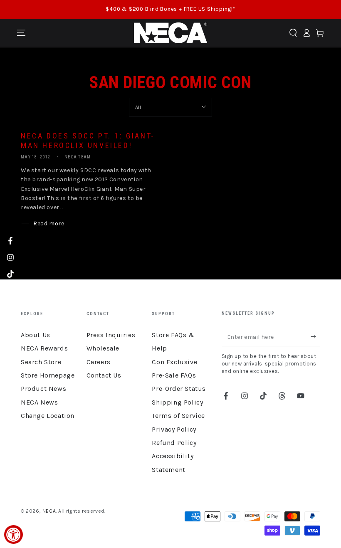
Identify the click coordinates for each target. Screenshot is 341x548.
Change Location (47, 416)
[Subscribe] (315, 337)
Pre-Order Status (179, 388)
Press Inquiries (111, 335)
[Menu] (21, 33)
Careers (98, 362)
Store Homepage (47, 375)
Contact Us (103, 375)
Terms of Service (178, 416)
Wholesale (102, 348)
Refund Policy (174, 443)
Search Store (41, 362)
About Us (35, 335)
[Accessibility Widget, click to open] (13, 534)
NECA (49, 511)
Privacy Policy (174, 429)
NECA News (39, 402)
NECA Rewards (44, 348)
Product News (43, 388)
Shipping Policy (177, 402)
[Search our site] (293, 33)
